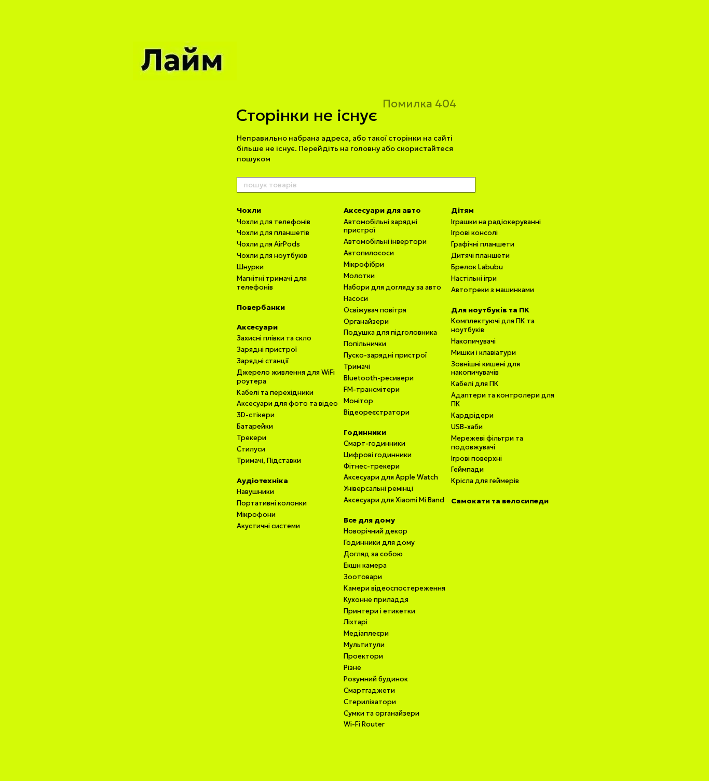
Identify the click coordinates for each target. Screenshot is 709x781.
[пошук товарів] (467, 185)
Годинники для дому (379, 542)
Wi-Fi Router (364, 724)
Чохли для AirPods (268, 244)
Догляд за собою (373, 554)
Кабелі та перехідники (275, 392)
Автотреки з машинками (492, 289)
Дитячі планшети (480, 255)
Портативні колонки (272, 503)
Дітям (462, 210)
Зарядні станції (263, 361)
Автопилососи (369, 253)
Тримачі (357, 366)
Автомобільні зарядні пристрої (380, 226)
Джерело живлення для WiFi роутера (286, 377)
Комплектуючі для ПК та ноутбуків (493, 325)
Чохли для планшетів (273, 232)
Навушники (255, 491)
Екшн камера (365, 565)
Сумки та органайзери (381, 713)
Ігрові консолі (474, 232)
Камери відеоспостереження (394, 588)
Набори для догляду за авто (392, 287)
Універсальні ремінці (378, 488)
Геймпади (467, 469)
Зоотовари (363, 576)
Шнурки (250, 267)
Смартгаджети (369, 690)
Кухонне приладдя (376, 599)
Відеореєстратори (377, 412)
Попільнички (365, 343)
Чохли (249, 210)
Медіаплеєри (366, 633)
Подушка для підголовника (390, 332)
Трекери (251, 437)
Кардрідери (472, 415)
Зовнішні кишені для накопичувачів (485, 368)
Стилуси (251, 449)
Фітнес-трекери (372, 466)
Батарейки (255, 426)
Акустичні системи (268, 526)
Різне (352, 667)
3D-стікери (256, 414)
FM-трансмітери (372, 389)
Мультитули (364, 644)
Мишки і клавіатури (483, 352)
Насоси (356, 298)
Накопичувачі (473, 341)
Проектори (363, 656)
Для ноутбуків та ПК (490, 309)
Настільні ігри (474, 278)
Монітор (358, 400)
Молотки (359, 275)
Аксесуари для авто (382, 210)
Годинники (365, 432)
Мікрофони (256, 514)
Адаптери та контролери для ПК (502, 399)
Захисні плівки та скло (274, 338)
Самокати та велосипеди (500, 500)
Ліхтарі (355, 622)
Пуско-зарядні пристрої (385, 355)
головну (365, 148)
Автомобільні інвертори (385, 241)
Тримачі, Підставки (269, 460)
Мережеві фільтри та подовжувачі (487, 442)
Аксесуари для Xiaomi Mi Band (394, 500)
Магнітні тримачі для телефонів (272, 283)
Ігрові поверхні (476, 458)
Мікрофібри (364, 264)
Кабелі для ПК (475, 383)
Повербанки (261, 307)
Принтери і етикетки (379, 611)
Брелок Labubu (477, 267)
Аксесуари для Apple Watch (391, 477)
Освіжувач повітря (375, 310)
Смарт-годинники (374, 443)
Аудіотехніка (262, 480)
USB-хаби (467, 426)
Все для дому (369, 520)
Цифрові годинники (378, 454)
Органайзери (366, 321)
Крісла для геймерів (485, 480)
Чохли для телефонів (273, 221)
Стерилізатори (370, 701)
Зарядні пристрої (267, 349)
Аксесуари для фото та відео (287, 403)
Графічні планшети (482, 244)
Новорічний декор (375, 531)
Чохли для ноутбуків (272, 255)
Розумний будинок (376, 679)
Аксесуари (257, 327)
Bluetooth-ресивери (379, 378)
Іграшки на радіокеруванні (496, 221)
